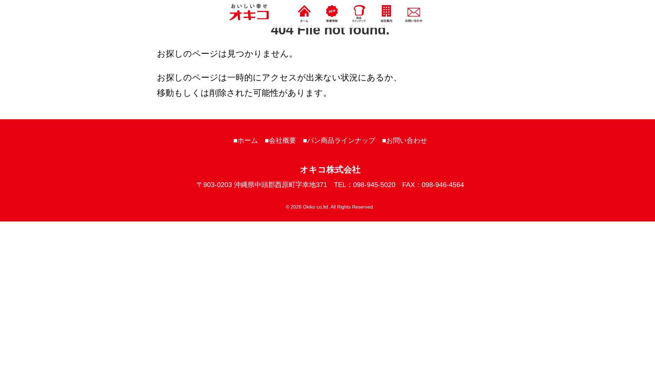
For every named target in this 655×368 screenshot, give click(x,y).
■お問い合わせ (404, 140)
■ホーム (245, 140)
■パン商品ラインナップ (339, 140)
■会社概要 (280, 140)
